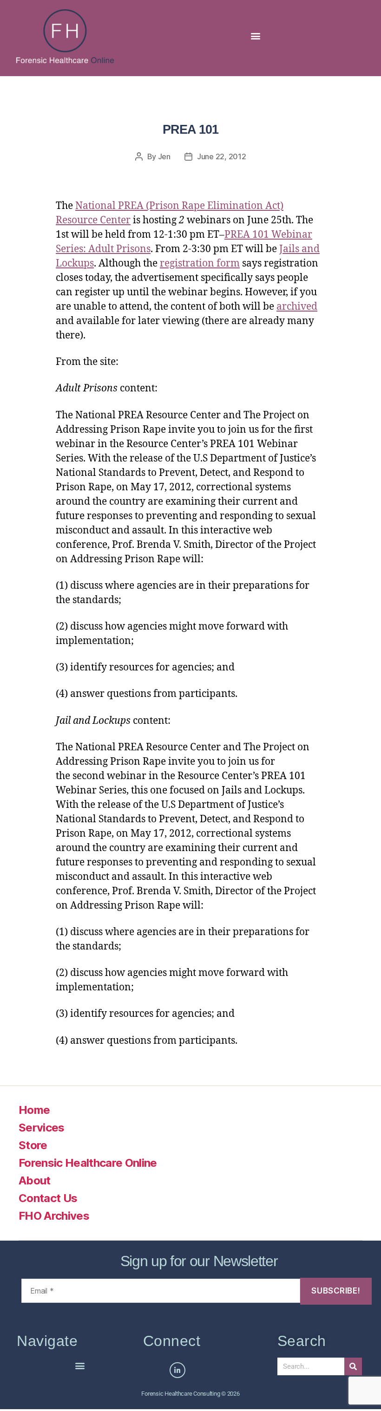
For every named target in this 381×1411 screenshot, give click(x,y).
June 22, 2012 (221, 156)
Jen (164, 156)
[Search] (353, 1366)
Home (34, 1110)
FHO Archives (54, 1215)
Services (42, 1127)
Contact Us (48, 1198)
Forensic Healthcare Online (88, 1163)
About (35, 1180)
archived (296, 306)
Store (33, 1145)
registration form (200, 263)
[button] (255, 36)
